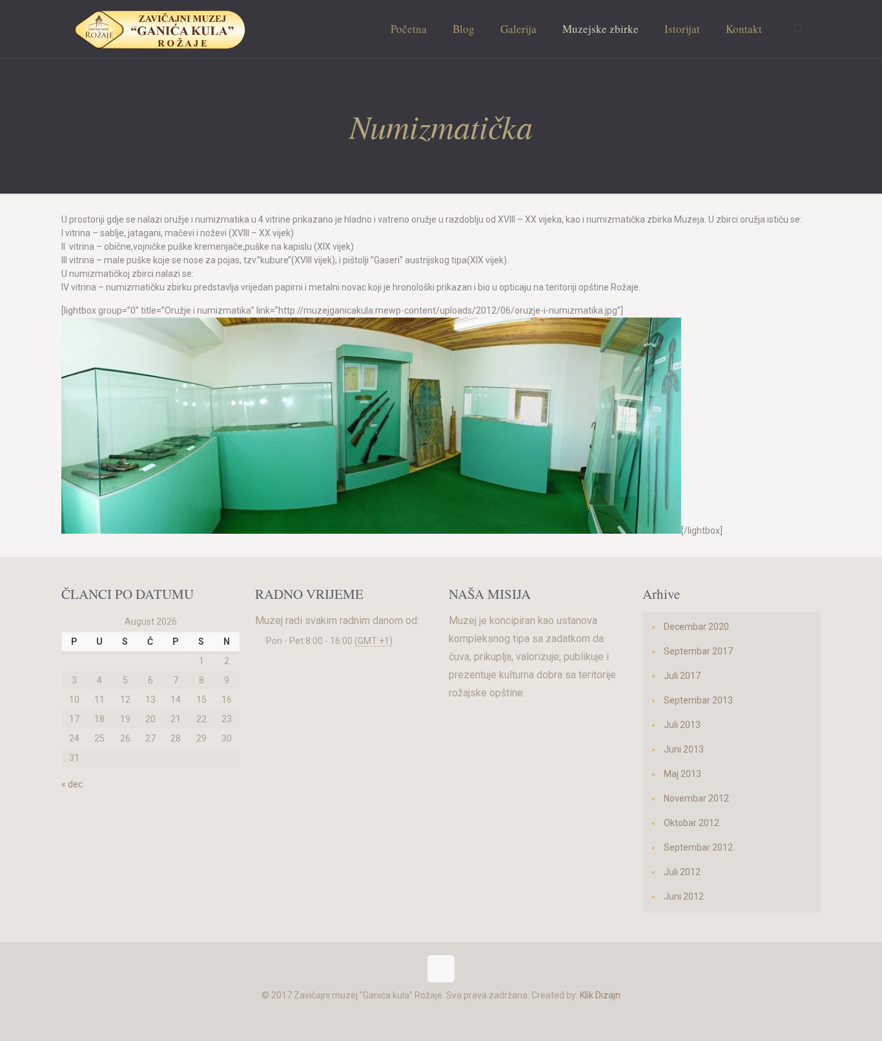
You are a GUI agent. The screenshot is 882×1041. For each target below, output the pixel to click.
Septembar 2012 (698, 847)
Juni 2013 (684, 749)
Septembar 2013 (698, 700)
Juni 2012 (684, 896)
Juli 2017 (682, 676)
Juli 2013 (682, 725)
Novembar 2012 (696, 798)
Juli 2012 (682, 872)
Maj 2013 (682, 774)
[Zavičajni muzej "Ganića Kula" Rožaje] (159, 29)
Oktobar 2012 (691, 823)
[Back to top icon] (441, 968)
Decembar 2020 (696, 627)
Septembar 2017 (698, 651)
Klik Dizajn (600, 995)
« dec (72, 784)
